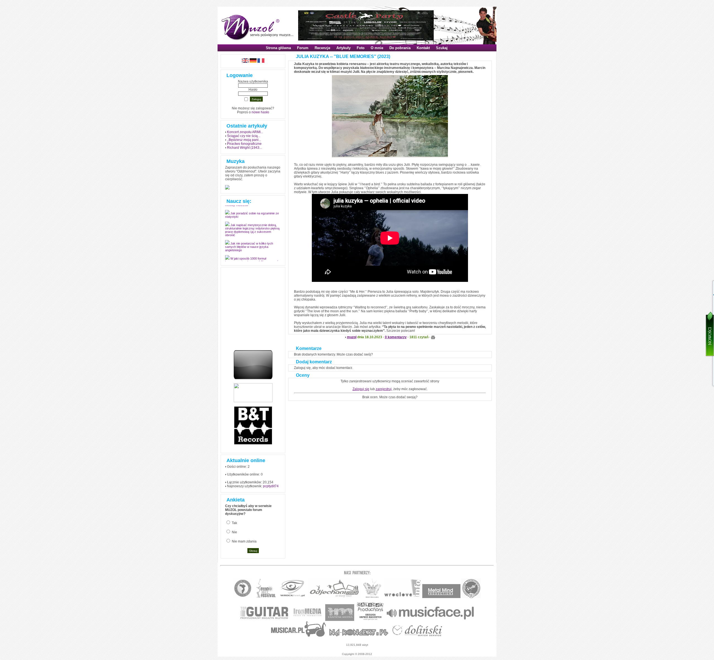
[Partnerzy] (402, 597)
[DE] (253, 62)
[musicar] (298, 635)
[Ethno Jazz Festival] (265, 597)
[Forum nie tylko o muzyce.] (334, 597)
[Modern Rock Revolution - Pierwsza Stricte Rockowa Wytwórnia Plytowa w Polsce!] (243, 597)
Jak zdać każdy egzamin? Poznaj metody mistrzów (250, 206)
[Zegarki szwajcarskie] (417, 635)
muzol (351, 337)
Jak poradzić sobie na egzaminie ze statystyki (252, 218)
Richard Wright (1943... (244, 148)
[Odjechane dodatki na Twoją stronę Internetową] (253, 378)
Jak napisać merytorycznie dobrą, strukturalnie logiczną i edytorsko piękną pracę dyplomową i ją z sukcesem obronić (252, 233)
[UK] (245, 62)
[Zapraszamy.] (372, 597)
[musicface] (430, 619)
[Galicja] (370, 619)
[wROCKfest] (292, 597)
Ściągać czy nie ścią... (243, 136)
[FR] (260, 62)
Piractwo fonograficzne (244, 144)
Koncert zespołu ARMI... (245, 132)
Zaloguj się (361, 389)
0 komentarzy (396, 337)
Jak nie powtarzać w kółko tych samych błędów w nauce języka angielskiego (249, 250)
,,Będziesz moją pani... (244, 140)
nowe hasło (260, 112)
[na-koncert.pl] (359, 635)
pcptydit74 (271, 486)
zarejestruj (384, 389)
